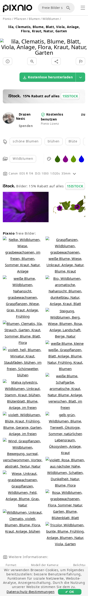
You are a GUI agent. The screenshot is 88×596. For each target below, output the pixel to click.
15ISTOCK (75, 186)
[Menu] (83, 8)
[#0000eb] (81, 158)
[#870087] (65, 158)
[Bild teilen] (56, 61)
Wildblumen (23, 158)
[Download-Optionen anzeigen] (80, 77)
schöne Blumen (26, 141)
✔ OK (69, 591)
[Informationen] (7, 61)
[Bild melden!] (80, 61)
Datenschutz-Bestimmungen (30, 591)
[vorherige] (5, 41)
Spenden (26, 126)
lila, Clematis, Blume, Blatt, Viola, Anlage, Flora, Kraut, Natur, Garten (44, 29)
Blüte (73, 141)
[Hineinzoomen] (32, 61)
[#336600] (57, 158)
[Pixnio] (17, 9)
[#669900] (73, 158)
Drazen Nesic (23, 116)
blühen (54, 141)
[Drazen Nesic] (8, 122)
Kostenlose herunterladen (50, 77)
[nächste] (82, 41)
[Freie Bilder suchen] (69, 7)
